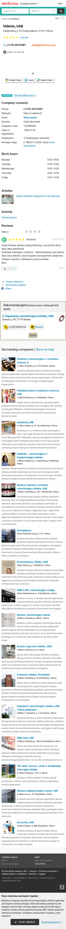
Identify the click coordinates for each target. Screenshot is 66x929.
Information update (16, 285)
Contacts (33, 871)
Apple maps (46, 80)
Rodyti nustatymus (51, 922)
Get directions (46, 860)
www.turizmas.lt (47, 878)
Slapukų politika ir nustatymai (14, 874)
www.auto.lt (33, 878)
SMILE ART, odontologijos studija (36, 590)
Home (4, 860)
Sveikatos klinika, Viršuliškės (33, 674)
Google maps (14, 80)
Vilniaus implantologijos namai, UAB (37, 790)
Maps (37, 857)
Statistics (33, 874)
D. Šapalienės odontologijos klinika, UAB (28, 316)
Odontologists (9, 217)
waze (31, 80)
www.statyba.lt (20, 878)
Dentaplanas (24, 530)
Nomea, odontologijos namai (33, 614)
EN (60, 3)
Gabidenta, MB (25, 422)
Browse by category (10, 864)
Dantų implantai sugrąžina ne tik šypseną (38, 196)
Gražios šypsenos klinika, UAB (34, 646)
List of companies (11, 19)
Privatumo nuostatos (48, 871)
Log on (42, 874)
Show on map (45, 349)
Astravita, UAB (25, 822)
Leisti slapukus (26, 921)
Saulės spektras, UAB (17, 871)
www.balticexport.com (11, 881)
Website (39, 327)
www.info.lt (6, 878)
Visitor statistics (14, 281)
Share (8, 288)
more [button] (33, 335)
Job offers (40, 864)
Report (61, 268)
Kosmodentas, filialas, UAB (32, 561)
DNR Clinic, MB (25, 737)
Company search (28, 3)
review (23, 37)
